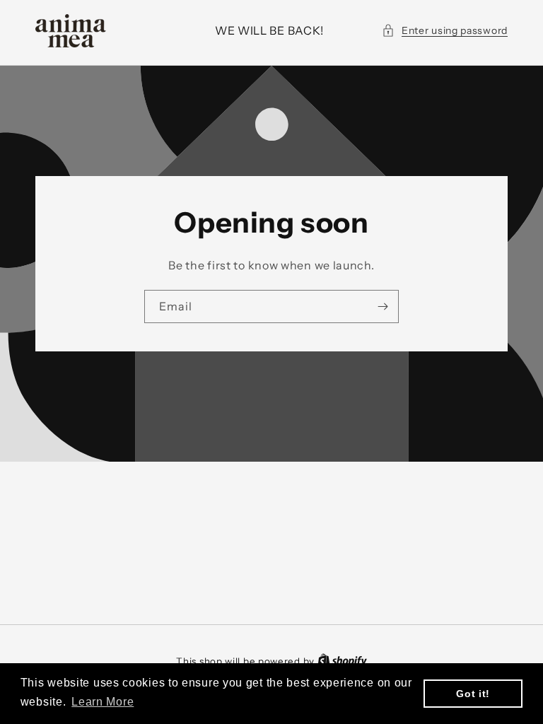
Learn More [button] (102, 702)
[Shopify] (342, 661)
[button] (445, 31)
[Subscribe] (382, 306)
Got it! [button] (473, 693)
